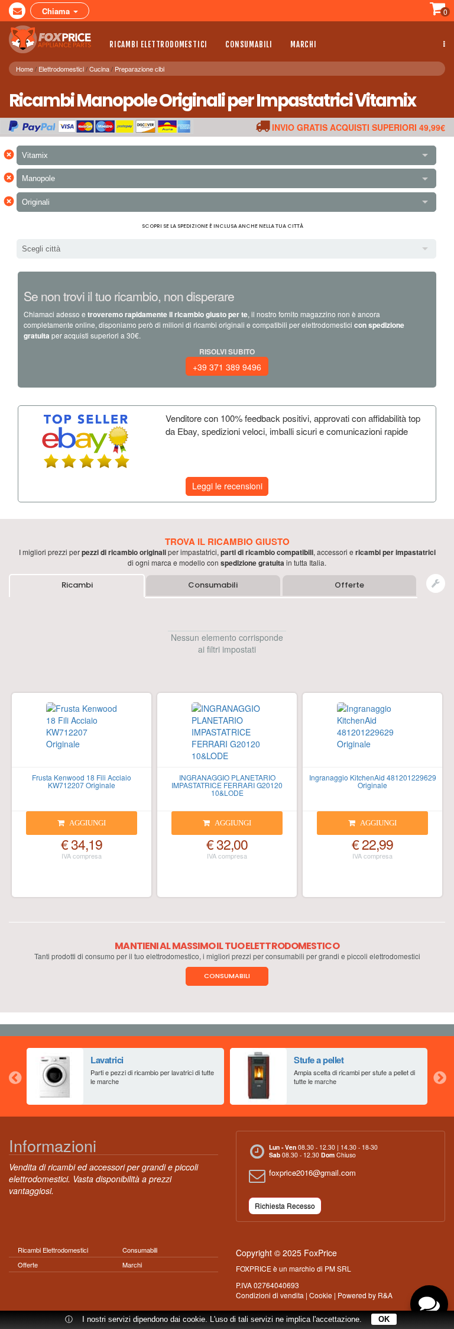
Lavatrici (107, 1059)
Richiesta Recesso (285, 1206)
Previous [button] (15, 1076)
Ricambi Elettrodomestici (158, 44)
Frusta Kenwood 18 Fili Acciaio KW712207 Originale (81, 781)
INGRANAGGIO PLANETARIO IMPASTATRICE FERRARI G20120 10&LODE (227, 785)
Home (24, 68)
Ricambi (77, 585)
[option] (125, 1076)
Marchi (303, 44)
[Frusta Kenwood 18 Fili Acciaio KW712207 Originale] (81, 734)
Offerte (349, 585)
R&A (385, 1295)
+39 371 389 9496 (227, 367)
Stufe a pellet (318, 1059)
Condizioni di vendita (270, 1295)
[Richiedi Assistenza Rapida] (435, 583)
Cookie (320, 1295)
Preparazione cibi (139, 68)
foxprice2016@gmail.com (312, 1172)
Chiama (57, 11)
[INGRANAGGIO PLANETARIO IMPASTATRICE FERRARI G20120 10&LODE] (227, 734)
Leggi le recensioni (227, 486)
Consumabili (249, 44)
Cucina (99, 68)
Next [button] (439, 1076)
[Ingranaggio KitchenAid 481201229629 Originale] (372, 734)
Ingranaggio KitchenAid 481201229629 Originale (372, 781)
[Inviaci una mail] (17, 10)
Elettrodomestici (61, 68)
